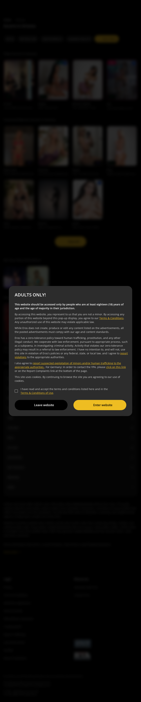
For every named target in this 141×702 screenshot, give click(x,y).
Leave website (43, 405)
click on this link (115, 367)
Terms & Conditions (111, 318)
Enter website (102, 405)
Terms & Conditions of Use (36, 393)
